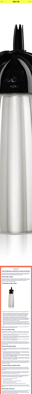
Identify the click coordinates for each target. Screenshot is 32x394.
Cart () (29, 1)
